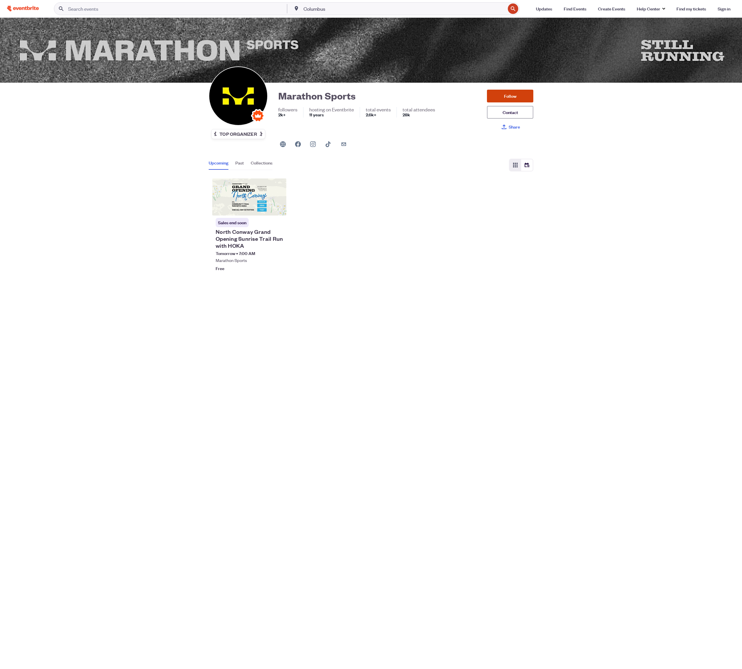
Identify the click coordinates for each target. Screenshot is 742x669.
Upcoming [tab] (218, 163)
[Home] (23, 8)
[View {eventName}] (249, 197)
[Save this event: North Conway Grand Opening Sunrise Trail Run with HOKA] (264, 207)
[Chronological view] (527, 165)
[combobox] (404, 8)
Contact (510, 112)
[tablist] (240, 165)
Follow (510, 96)
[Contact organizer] (344, 144)
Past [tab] (239, 163)
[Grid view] (515, 165)
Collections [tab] (261, 163)
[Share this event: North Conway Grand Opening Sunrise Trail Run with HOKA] (278, 207)
